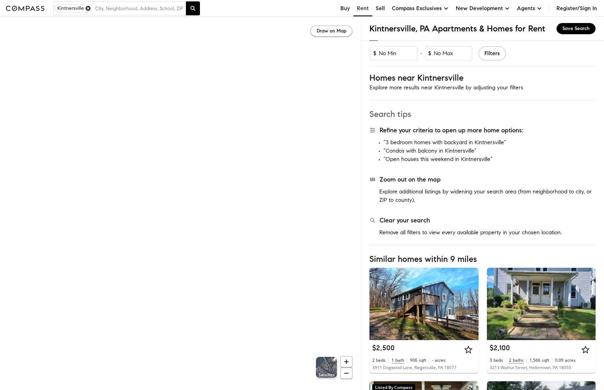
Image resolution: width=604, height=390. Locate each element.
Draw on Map (331, 31)
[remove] (88, 8)
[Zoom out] (346, 373)
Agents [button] (526, 8)
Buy (345, 8)
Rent (363, 8)
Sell (380, 8)
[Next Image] (470, 303)
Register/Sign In (576, 8)
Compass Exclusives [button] (417, 8)
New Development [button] (479, 8)
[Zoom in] (346, 361)
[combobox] (139, 8)
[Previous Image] (377, 303)
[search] (193, 8)
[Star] (468, 349)
